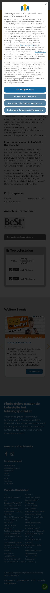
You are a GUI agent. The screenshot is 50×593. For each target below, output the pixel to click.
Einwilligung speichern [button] (25, 96)
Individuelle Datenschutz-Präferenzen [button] (25, 110)
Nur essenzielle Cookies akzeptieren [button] (25, 103)
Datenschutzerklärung (28, 45)
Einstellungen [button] (40, 52)
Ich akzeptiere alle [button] (25, 89)
